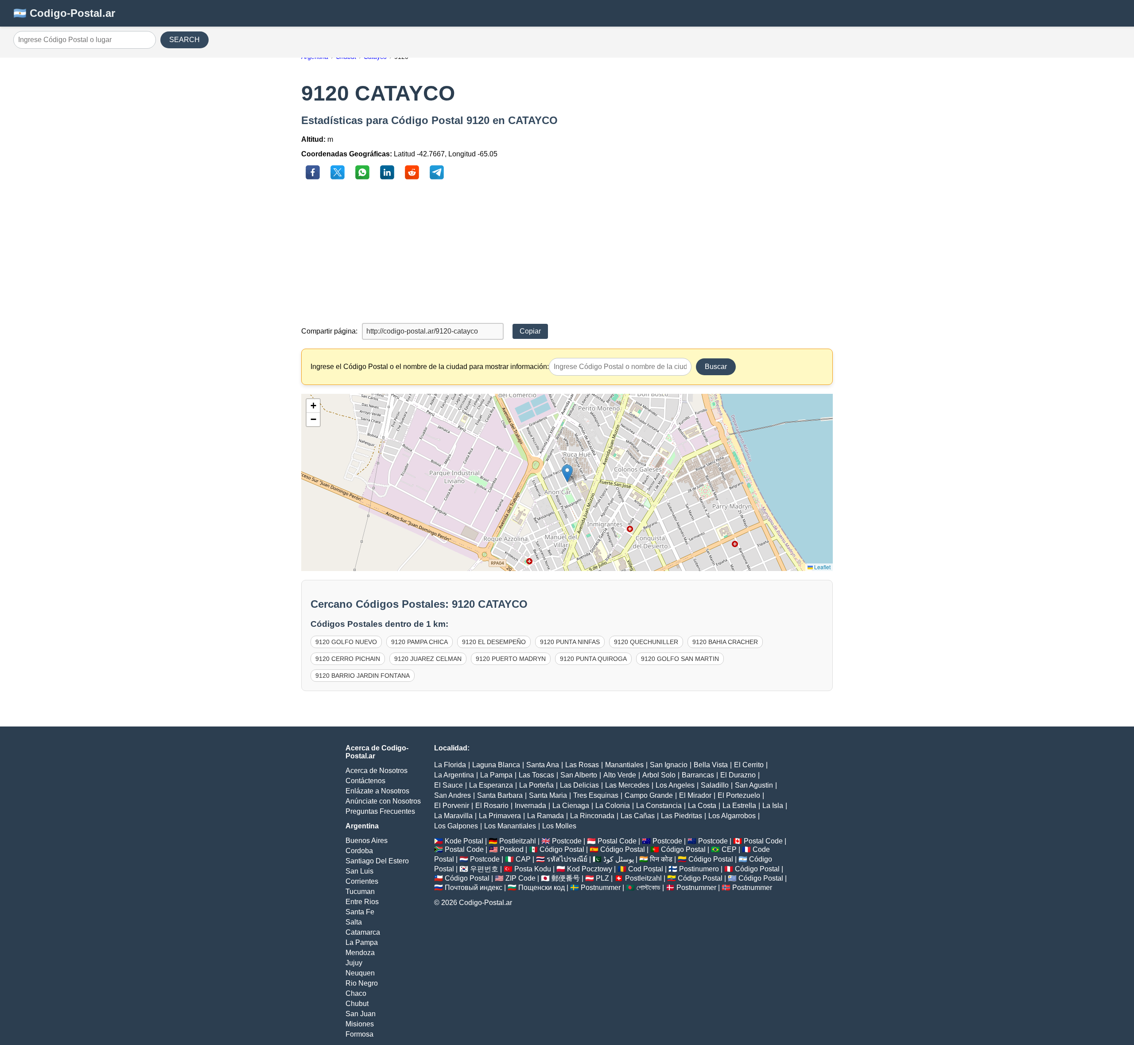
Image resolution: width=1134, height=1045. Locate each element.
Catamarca (363, 932)
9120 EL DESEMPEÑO (494, 641)
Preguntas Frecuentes (380, 811)
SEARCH (184, 39)
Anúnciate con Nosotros (383, 801)
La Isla (772, 805)
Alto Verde (619, 775)
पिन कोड (661, 859)
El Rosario (492, 805)
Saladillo (715, 785)
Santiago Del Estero (377, 861)
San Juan (361, 1014)
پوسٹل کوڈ (618, 859)
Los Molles (559, 826)
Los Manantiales (510, 826)
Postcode (567, 841)
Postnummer (601, 887)
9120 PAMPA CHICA (419, 641)
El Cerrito (749, 765)
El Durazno (738, 775)
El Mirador (695, 795)
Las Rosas (582, 765)
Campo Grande (649, 795)
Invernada (530, 805)
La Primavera (500, 816)
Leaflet (822, 567)
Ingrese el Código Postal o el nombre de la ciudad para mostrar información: (430, 366)
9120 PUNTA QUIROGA (593, 658)
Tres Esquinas (595, 795)
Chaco (356, 993)
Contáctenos (365, 781)
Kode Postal (464, 841)
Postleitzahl (517, 841)
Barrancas (698, 775)
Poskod (512, 849)
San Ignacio (668, 765)
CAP (523, 859)
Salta (354, 922)
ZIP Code (520, 878)
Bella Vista (711, 765)
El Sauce (448, 785)
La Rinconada (592, 816)
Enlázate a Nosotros (377, 791)
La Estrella (739, 805)
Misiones (360, 1024)
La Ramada (545, 816)
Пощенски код (541, 887)
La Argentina (454, 775)
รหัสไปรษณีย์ (567, 859)
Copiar (530, 331)
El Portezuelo (739, 795)
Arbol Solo (659, 775)
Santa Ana (542, 765)
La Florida (450, 765)
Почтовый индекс (473, 887)
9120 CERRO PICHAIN (347, 658)
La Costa (702, 805)
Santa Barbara (500, 795)
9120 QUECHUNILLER (646, 641)
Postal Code (617, 841)
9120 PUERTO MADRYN (511, 658)
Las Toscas (536, 775)
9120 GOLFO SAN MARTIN (680, 658)
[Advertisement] (567, 252)
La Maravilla (453, 816)
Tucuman (360, 891)
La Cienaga (570, 805)
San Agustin (754, 785)
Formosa (359, 1034)
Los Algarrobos (732, 816)
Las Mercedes (627, 785)
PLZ (602, 878)
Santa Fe (360, 912)
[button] (567, 473)
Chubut (357, 1003)
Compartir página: (329, 331)
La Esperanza (491, 785)
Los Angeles (675, 785)
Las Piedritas (681, 816)
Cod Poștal (645, 869)
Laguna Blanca (496, 765)
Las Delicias (579, 785)
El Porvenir (451, 805)
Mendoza (360, 952)
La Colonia (612, 805)
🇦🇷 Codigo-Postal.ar (64, 13)
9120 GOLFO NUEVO (346, 641)
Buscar (716, 366)
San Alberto (578, 775)
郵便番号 (565, 878)
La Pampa (362, 942)
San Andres (452, 795)
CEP (729, 849)
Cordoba (359, 851)
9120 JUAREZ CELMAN (428, 658)
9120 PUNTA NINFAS (570, 641)
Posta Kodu (532, 869)
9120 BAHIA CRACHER (725, 641)
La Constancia (659, 805)
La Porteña (536, 785)
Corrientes (362, 881)
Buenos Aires (367, 840)
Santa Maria (548, 795)
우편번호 (484, 869)
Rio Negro (362, 983)
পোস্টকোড (648, 887)
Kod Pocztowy (589, 869)
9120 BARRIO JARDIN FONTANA (362, 675)
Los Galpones (456, 826)
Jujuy (354, 963)
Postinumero (699, 869)
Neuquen (360, 973)
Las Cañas (638, 816)
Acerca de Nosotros (377, 770)
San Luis (359, 871)
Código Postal (562, 849)
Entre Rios (362, 901)
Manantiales (624, 765)
